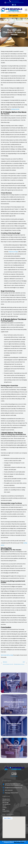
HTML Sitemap (14, 776)
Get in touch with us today (7, 655)
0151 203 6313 (15, 1)
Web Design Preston (19, 842)
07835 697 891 (14, 792)
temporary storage (13, 251)
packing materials (15, 109)
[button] (26, 9)
